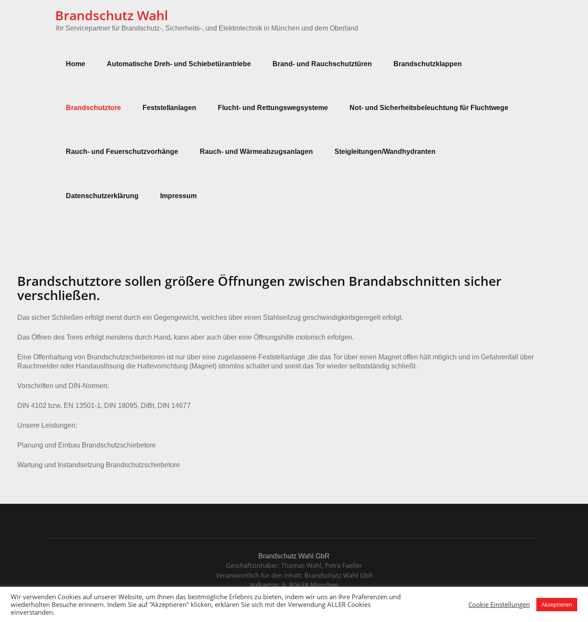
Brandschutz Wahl (111, 15)
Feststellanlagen (169, 107)
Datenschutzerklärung (102, 195)
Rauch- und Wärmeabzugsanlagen (256, 151)
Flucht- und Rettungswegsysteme (273, 107)
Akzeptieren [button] (557, 604)
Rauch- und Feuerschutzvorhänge (122, 151)
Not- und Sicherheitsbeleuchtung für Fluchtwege (429, 107)
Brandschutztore (93, 107)
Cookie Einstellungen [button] (499, 604)
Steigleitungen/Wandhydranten (385, 151)
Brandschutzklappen (427, 63)
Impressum (178, 195)
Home (75, 63)
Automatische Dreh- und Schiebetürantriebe (179, 63)
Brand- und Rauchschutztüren (322, 63)
